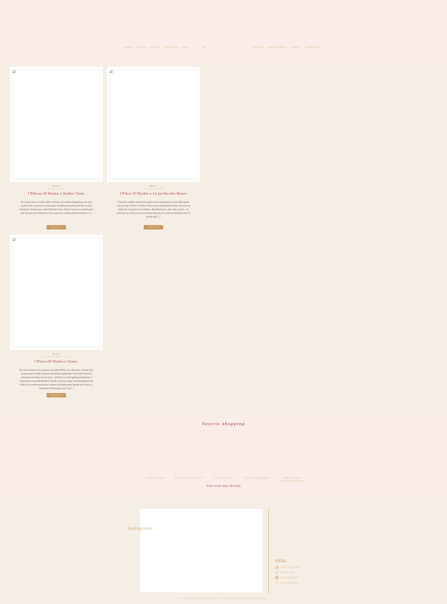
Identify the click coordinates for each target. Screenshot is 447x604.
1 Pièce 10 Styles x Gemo (56, 361)
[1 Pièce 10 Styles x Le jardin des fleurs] (153, 124)
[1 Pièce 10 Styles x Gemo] (56, 292)
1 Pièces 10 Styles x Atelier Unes (56, 193)
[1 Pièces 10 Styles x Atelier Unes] (56, 124)
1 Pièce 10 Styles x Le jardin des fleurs (153, 193)
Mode (56, 186)
